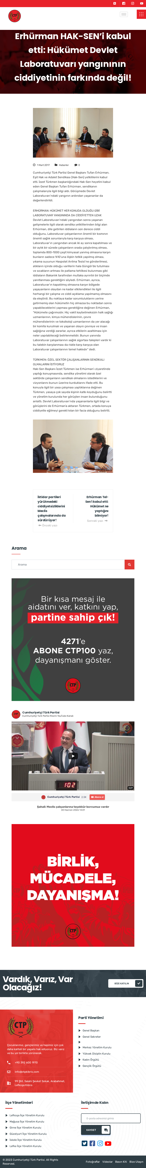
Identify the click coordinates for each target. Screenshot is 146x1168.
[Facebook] (123, 3)
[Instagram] (133, 3)
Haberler (64, 165)
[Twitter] (114, 3)
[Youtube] (141, 3)
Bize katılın (121, 983)
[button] (141, 14)
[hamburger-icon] (124, 14)
